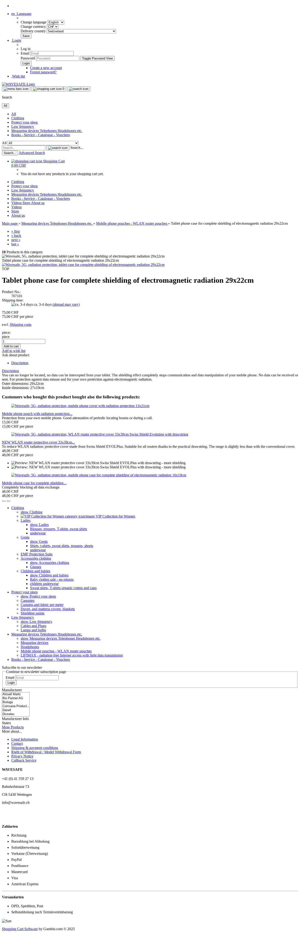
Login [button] (16, 40)
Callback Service (23, 760)
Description (19, 363)
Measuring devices (34, 643)
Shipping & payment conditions (34, 748)
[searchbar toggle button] (78, 89)
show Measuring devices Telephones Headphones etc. (61, 638)
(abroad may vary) (66, 304)
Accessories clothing (36, 558)
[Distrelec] (15, 714)
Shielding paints (32, 613)
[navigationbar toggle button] (16, 89)
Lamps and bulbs (33, 630)
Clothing (17, 118)
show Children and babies (49, 575)
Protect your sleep (24, 122)
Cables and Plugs (33, 626)
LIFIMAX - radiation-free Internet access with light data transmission (72, 655)
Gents (25, 537)
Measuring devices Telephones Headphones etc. (46, 131)
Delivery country (34, 31)
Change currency (34, 27)
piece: (6, 332)
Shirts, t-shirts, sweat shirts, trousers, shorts (61, 546)
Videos (16, 203)
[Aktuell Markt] (15, 694)
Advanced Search (32, 153)
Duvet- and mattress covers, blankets (48, 609)
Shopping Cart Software (20, 929)
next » (15, 240)
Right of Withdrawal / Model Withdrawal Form (46, 752)
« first (15, 231)
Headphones (30, 647)
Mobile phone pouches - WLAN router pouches (56, 651)
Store (26, 203)
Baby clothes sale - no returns (52, 579)
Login (11, 682)
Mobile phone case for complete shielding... (34, 483)
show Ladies (39, 525)
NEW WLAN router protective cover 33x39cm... (38, 442)
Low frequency (22, 127)
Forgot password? (43, 72)
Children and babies (35, 571)
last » (15, 244)
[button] (21, 14)
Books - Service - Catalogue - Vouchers (40, 135)
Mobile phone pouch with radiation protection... (37, 414)
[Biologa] (15, 702)
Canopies (27, 600)
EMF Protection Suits (36, 554)
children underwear (44, 584)
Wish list (18, 76)
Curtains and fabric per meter (42, 605)
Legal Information (24, 739)
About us (38, 203)
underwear (38, 533)
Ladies (25, 520)
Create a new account (46, 68)
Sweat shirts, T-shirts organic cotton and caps (63, 588)
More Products (13, 727)
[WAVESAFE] (18, 84)
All (13, 114)
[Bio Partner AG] (15, 698)
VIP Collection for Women (115, 516)
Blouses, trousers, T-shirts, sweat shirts (58, 529)
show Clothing (31, 512)
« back (16, 236)
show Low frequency (36, 622)
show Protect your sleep (38, 596)
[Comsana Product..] (15, 706)
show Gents (39, 542)
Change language (34, 22)
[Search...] (57, 148)
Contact (17, 744)
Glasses (35, 567)
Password (28, 58)
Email (25, 53)
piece (6, 337)
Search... (76, 148)
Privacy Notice (22, 756)
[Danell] (15, 710)
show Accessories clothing (49, 563)
